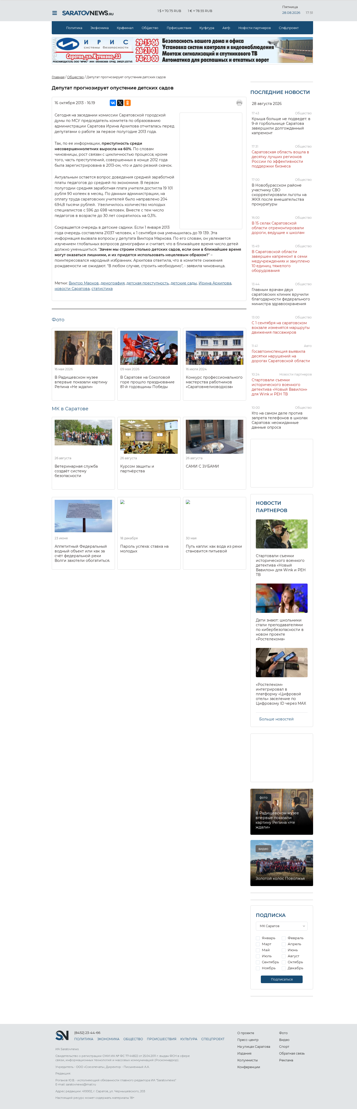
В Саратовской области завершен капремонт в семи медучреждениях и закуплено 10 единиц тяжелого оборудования (281, 261)
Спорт (284, 1047)
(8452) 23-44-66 (87, 1032)
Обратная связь (292, 1053)
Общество (150, 28)
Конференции (248, 1067)
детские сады (184, 283)
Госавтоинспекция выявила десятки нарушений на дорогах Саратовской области (281, 356)
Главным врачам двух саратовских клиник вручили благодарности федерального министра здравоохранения (281, 296)
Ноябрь (268, 968)
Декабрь (295, 968)
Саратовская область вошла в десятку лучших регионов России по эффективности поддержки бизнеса (280, 159)
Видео (284, 1040)
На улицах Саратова (253, 1047)
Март (266, 944)
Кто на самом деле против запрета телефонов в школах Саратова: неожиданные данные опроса (280, 420)
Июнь (292, 950)
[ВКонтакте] (113, 103)
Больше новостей (276, 719)
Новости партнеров (254, 28)
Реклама (286, 1060)
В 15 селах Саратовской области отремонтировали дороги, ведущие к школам (278, 228)
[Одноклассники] (127, 103)
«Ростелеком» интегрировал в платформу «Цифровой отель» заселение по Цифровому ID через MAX (281, 694)
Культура (206, 28)
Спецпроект (289, 28)
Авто (226, 28)
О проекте (245, 1033)
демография (113, 283)
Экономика (99, 28)
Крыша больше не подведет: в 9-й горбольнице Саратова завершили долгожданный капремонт (281, 125)
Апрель (294, 944)
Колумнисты (247, 1060)
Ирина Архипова (215, 283)
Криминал (125, 28)
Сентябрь (270, 962)
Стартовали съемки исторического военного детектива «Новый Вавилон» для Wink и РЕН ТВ (279, 387)
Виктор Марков (84, 283)
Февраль (295, 938)
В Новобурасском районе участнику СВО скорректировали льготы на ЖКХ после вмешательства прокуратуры (279, 194)
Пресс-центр (247, 1040)
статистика (102, 288)
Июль (266, 956)
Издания (244, 1053)
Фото (283, 1033)
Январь (268, 938)
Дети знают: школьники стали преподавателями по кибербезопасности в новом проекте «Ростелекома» (280, 629)
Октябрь (295, 962)
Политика (74, 28)
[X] (120, 103)
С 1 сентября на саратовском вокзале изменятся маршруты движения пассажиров (281, 328)
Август (293, 956)
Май (265, 950)
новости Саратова (72, 288)
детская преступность (147, 283)
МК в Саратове (70, 409)
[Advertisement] (211, 170)
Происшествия (179, 28)
